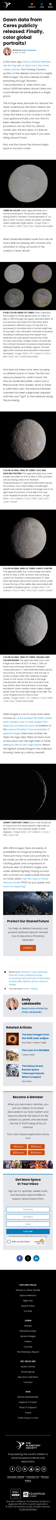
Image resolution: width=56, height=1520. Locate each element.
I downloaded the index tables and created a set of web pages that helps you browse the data (27, 721)
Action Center (28, 1366)
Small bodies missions (20, 981)
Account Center (15, 1476)
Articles (34, 988)
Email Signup (28, 1371)
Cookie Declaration (28, 1509)
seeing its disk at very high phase (22, 744)
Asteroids (42, 971)
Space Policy (28, 1305)
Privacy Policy (42, 1236)
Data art (13, 975)
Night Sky (28, 1300)
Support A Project (28, 1402)
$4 (19, 1146)
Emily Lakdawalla (31, 1001)
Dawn (21, 975)
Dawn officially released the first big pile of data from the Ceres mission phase (27, 65)
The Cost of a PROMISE (35, 1050)
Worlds (12, 984)
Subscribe (28, 1231)
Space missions (40, 981)
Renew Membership (28, 1396)
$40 (36, 1152)
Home (26, 988)
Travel (28, 1412)
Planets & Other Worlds (28, 1290)
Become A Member (28, 1377)
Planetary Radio (28, 1331)
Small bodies (43, 978)
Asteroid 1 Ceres (29, 971)
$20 (18, 1152)
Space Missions (28, 1295)
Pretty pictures (28, 978)
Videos (28, 1341)
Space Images (28, 1336)
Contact (28, 1382)
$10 (36, 1146)
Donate (28, 948)
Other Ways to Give (28, 1417)
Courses (28, 1346)
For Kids (28, 1311)
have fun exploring (14, 886)
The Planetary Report (28, 1351)
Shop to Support (28, 1407)
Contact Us (33, 1476)
